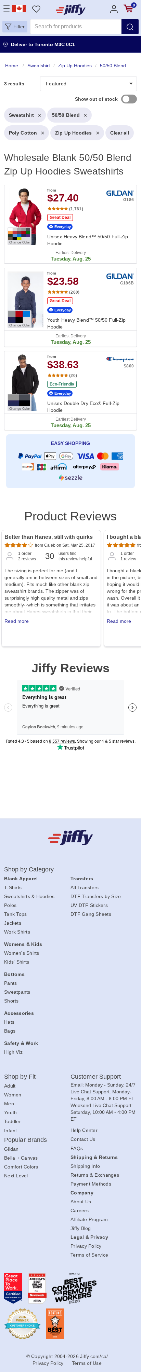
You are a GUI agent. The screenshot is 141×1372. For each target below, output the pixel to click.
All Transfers (84, 887)
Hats (9, 1022)
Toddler (12, 1121)
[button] (14, 26)
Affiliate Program (89, 1219)
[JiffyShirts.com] (71, 9)
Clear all (119, 133)
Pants (10, 983)
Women (12, 1094)
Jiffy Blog (80, 1228)
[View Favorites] (36, 9)
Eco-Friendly (62, 384)
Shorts (11, 1001)
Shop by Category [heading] (29, 869)
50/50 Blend (66, 115)
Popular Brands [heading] (25, 1139)
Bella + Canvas (21, 1158)
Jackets (12, 923)
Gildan (11, 1149)
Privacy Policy (86, 1246)
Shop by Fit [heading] (20, 1076)
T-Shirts (13, 887)
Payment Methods (90, 1184)
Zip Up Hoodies (73, 133)
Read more (16, 621)
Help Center (84, 1130)
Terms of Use (87, 1363)
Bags (9, 1031)
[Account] (114, 9)
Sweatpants (17, 992)
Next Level (16, 1175)
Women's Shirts (21, 953)
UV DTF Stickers (89, 905)
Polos (10, 905)
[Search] (130, 26)
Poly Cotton (23, 133)
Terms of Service (89, 1255)
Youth (10, 1112)
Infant (10, 1130)
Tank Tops (15, 914)
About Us (80, 1201)
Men (9, 1103)
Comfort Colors (21, 1167)
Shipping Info (85, 1166)
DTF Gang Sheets (90, 914)
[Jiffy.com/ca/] (70, 837)
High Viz (13, 1052)
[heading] (70, 276)
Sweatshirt (21, 115)
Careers (79, 1210)
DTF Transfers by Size (95, 896)
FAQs (76, 1148)
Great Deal (60, 217)
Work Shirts (17, 932)
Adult (9, 1086)
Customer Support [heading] (95, 1076)
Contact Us (82, 1139)
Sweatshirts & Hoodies (29, 896)
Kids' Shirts (16, 962)
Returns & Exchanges (94, 1175)
